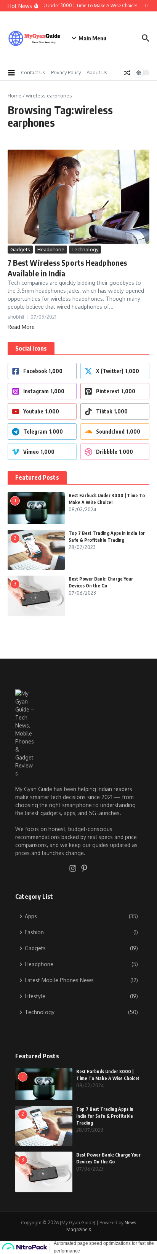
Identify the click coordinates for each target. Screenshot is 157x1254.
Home (14, 96)
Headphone (50, 249)
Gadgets (20, 249)
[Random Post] (127, 73)
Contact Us (33, 72)
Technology (85, 249)
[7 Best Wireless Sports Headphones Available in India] (78, 197)
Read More (21, 327)
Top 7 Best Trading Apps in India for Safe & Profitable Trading (104, 1116)
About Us (97, 72)
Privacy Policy (66, 72)
